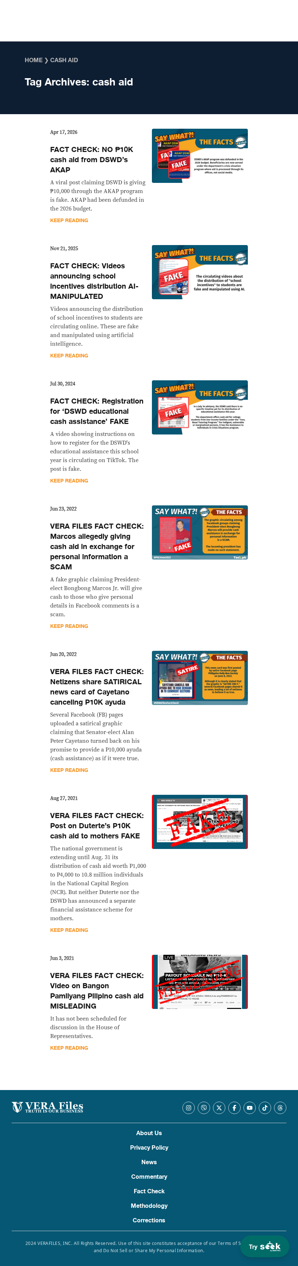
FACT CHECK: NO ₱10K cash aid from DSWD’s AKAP (91, 160)
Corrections (149, 1220)
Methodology (149, 1206)
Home (34, 60)
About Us (149, 1133)
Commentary (149, 1177)
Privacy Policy (149, 1148)
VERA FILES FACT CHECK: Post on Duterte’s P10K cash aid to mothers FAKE (97, 826)
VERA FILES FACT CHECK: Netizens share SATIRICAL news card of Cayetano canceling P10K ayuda (97, 687)
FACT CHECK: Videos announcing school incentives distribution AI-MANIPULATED (94, 281)
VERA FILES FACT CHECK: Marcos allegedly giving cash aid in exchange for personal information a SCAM (97, 546)
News (149, 1162)
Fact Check (149, 1191)
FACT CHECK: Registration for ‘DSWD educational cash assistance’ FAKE (97, 411)
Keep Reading (69, 220)
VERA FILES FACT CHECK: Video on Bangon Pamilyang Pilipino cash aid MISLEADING (97, 991)
